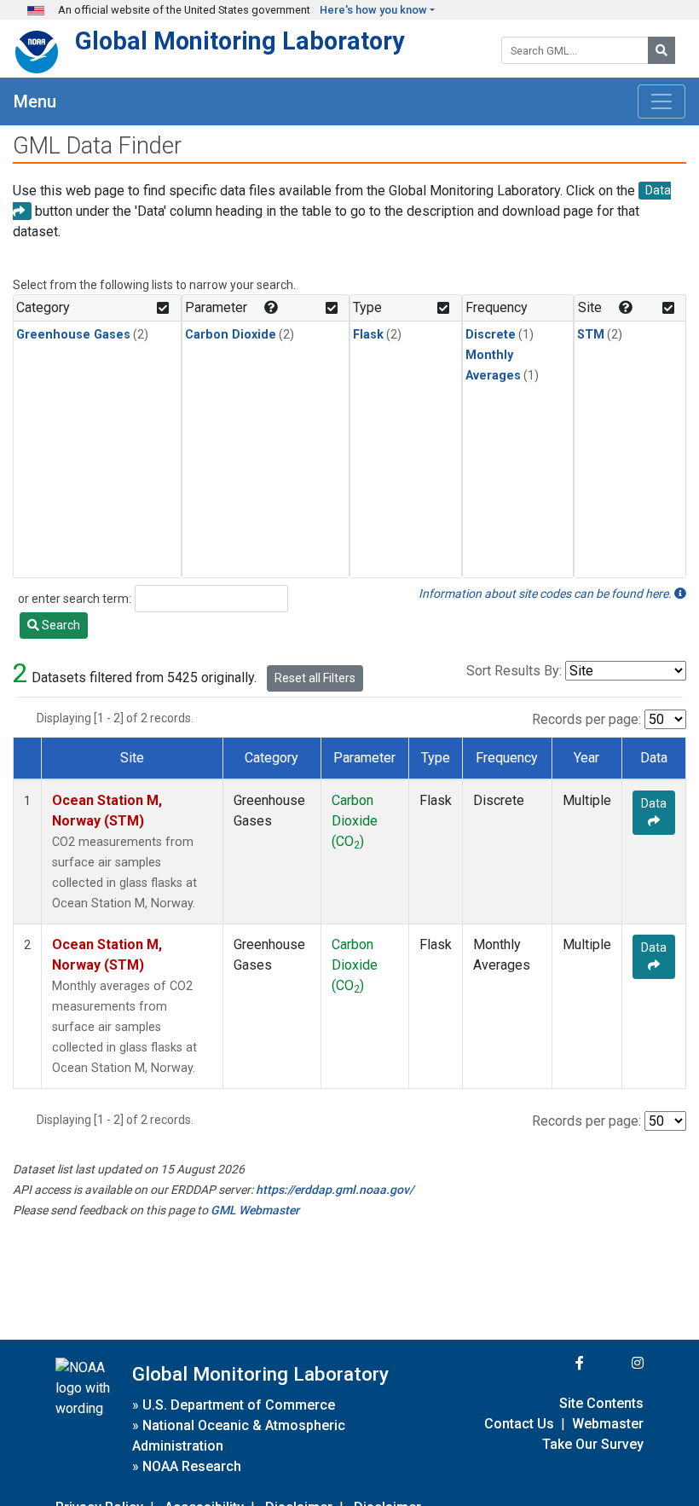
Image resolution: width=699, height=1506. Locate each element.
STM (590, 334)
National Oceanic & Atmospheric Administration (238, 1435)
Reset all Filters (314, 678)
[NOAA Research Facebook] (557, 1363)
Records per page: (586, 719)
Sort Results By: (514, 671)
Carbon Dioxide (230, 334)
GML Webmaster (255, 1210)
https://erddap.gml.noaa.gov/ (334, 1189)
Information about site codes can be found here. (546, 593)
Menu (35, 101)
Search (59, 625)
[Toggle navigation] (661, 101)
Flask (368, 334)
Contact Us (519, 1424)
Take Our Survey (593, 1444)
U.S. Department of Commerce (238, 1405)
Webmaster (608, 1424)
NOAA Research (191, 1466)
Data (654, 803)
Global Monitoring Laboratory (240, 40)
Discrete (490, 334)
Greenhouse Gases (73, 334)
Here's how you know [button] (373, 9)
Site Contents (601, 1403)
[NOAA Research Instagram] (615, 1363)
